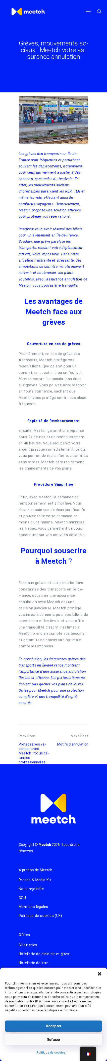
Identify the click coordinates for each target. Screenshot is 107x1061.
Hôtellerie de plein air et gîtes (44, 954)
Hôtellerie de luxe (33, 963)
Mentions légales (33, 907)
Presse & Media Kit (35, 880)
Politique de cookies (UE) (40, 916)
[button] (99, 973)
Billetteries (28, 945)
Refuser (53, 1039)
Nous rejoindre (31, 889)
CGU (22, 898)
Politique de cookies (51, 1052)
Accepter (53, 1026)
